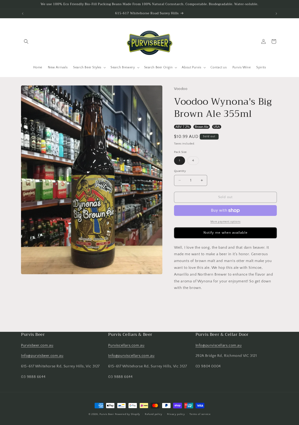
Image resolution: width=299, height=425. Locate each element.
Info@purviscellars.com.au (131, 356)
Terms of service (199, 414)
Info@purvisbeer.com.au (42, 356)
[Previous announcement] (23, 13)
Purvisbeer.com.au (37, 345)
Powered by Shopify (127, 414)
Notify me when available (225, 233)
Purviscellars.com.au (126, 345)
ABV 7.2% (182, 127)
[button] (26, 41)
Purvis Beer (107, 414)
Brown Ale (201, 127)
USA (217, 127)
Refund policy (153, 414)
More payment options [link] (225, 221)
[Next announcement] (276, 13)
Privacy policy (176, 414)
